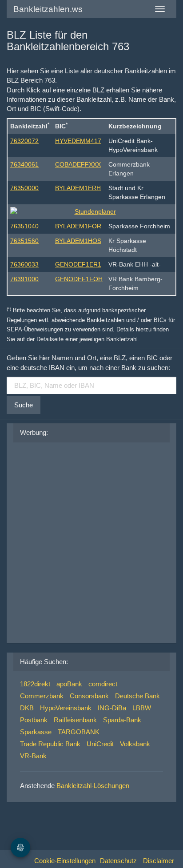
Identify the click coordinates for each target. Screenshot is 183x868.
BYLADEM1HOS (78, 240)
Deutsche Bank (137, 696)
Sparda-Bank (122, 720)
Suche (23, 405)
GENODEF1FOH (79, 279)
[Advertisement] (91, 540)
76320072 (24, 140)
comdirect (102, 684)
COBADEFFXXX (78, 164)
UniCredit (100, 744)
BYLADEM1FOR (78, 226)
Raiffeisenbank (75, 720)
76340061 (24, 164)
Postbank (34, 720)
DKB (27, 708)
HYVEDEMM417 (78, 140)
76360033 (24, 264)
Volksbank (135, 744)
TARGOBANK (78, 732)
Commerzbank (42, 696)
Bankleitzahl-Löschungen (92, 785)
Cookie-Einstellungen (64, 860)
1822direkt (35, 684)
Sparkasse (36, 732)
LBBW (141, 708)
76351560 (24, 240)
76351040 (24, 226)
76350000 (24, 187)
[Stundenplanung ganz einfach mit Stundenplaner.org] (91, 211)
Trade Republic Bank (50, 744)
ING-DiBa (112, 708)
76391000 (24, 279)
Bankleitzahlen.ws (48, 9)
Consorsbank (89, 696)
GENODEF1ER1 (78, 264)
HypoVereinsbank (66, 708)
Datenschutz (118, 860)
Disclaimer (158, 860)
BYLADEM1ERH (78, 187)
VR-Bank (33, 756)
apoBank (69, 684)
